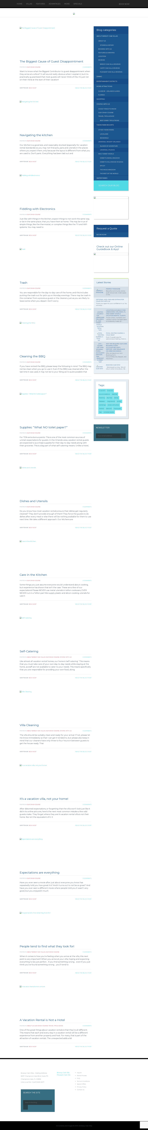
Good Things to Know (107, 109)
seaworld (109, 408)
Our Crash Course (33, 67)
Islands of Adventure (109, 146)
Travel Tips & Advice (55, 1026)
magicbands (111, 401)
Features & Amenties (106, 53)
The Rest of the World (109, 173)
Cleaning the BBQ (32, 356)
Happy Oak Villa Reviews (110, 68)
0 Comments (87, 67)
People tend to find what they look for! (47, 946)
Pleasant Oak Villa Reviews (111, 72)
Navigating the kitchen (36, 135)
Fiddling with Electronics (37, 209)
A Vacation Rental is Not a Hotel (42, 1020)
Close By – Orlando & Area (109, 91)
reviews (101, 408)
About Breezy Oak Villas (36, 657)
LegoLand (104, 134)
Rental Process (82, 1075)
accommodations (104, 394)
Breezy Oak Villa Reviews (110, 64)
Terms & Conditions (83, 1081)
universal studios (109, 412)
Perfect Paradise (113, 289)
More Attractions (104, 86)
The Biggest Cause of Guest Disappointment (51, 61)
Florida (101, 95)
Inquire (79, 1072)
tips (100, 412)
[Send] (123, 435)
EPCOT (102, 166)
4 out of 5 (102, 390)
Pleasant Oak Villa (63, 1075)
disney (116, 398)
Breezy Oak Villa (63, 1072)
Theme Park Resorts (105, 125)
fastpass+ (102, 401)
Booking (102, 398)
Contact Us (80, 1090)
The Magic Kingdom (108, 169)
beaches (114, 394)
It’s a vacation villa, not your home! (44, 798)
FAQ (78, 1078)
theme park (117, 408)
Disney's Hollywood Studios (111, 162)
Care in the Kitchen (33, 574)
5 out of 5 (110, 390)
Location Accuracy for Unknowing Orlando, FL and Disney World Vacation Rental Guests (116, 312)
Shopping (101, 99)
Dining (99, 76)
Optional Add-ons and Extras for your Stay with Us (110, 300)
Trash (23, 282)
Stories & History (107, 45)
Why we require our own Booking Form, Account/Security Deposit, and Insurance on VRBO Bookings (116, 347)
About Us (30, 1026)
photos (119, 401)
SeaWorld (104, 138)
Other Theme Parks (106, 130)
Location (102, 56)
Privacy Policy (81, 1087)
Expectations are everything (39, 872)
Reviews (101, 60)
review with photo (113, 405)
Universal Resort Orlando (109, 142)
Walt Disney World (106, 154)
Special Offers (81, 1084)
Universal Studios (107, 150)
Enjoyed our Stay (113, 365)
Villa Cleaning (29, 725)
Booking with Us (105, 49)
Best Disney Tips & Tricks (109, 120)
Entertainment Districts (107, 81)
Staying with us (65, 657)
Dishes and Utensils (34, 501)
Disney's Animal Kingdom (110, 158)
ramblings (102, 405)
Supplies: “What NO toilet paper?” (43, 427)
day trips (109, 398)
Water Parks (102, 178)
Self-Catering (29, 651)
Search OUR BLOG (109, 185)
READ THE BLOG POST (83, 88)
